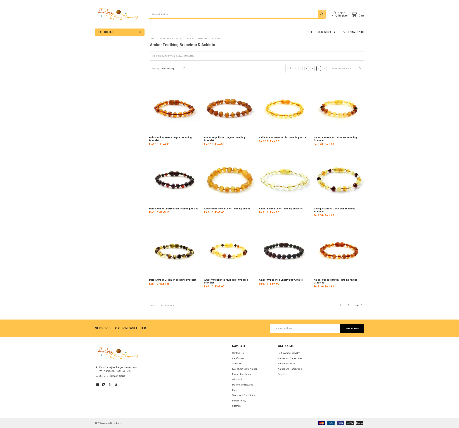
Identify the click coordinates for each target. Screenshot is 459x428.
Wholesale (237, 379)
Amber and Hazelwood (290, 369)
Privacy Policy (239, 400)
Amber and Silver (286, 363)
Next (357, 305)
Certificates (238, 358)
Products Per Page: (341, 68)
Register (343, 15)
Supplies (282, 374)
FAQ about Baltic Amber (244, 369)
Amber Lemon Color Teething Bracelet (280, 208)
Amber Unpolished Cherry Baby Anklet (280, 279)
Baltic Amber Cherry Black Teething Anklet (173, 208)
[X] (110, 384)
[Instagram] (103, 384)
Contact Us (238, 353)
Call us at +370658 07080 (112, 376)
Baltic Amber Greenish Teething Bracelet (172, 279)
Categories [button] (105, 32)
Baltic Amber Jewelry (289, 353)
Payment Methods (241, 374)
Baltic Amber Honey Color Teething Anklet (283, 137)
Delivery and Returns (242, 384)
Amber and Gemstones (290, 358)
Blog (234, 390)
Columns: (292, 68)
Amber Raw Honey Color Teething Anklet (227, 208)
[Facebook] (97, 384)
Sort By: (156, 68)
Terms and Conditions (243, 395)
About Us (237, 363)
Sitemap (236, 406)
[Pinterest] (116, 384)
